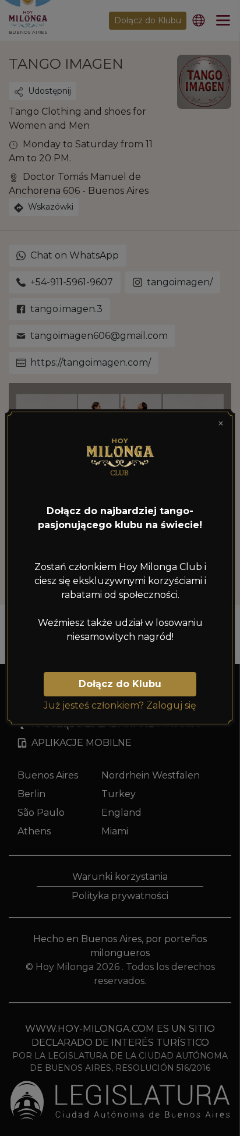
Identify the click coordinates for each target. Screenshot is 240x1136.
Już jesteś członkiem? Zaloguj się (120, 705)
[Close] (220, 423)
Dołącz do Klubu (120, 683)
